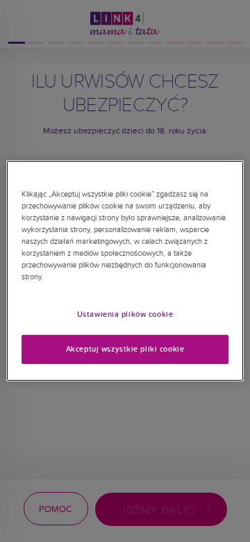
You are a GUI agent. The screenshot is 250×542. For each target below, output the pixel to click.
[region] (125, 271)
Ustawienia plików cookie (125, 313)
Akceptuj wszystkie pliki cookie (125, 348)
